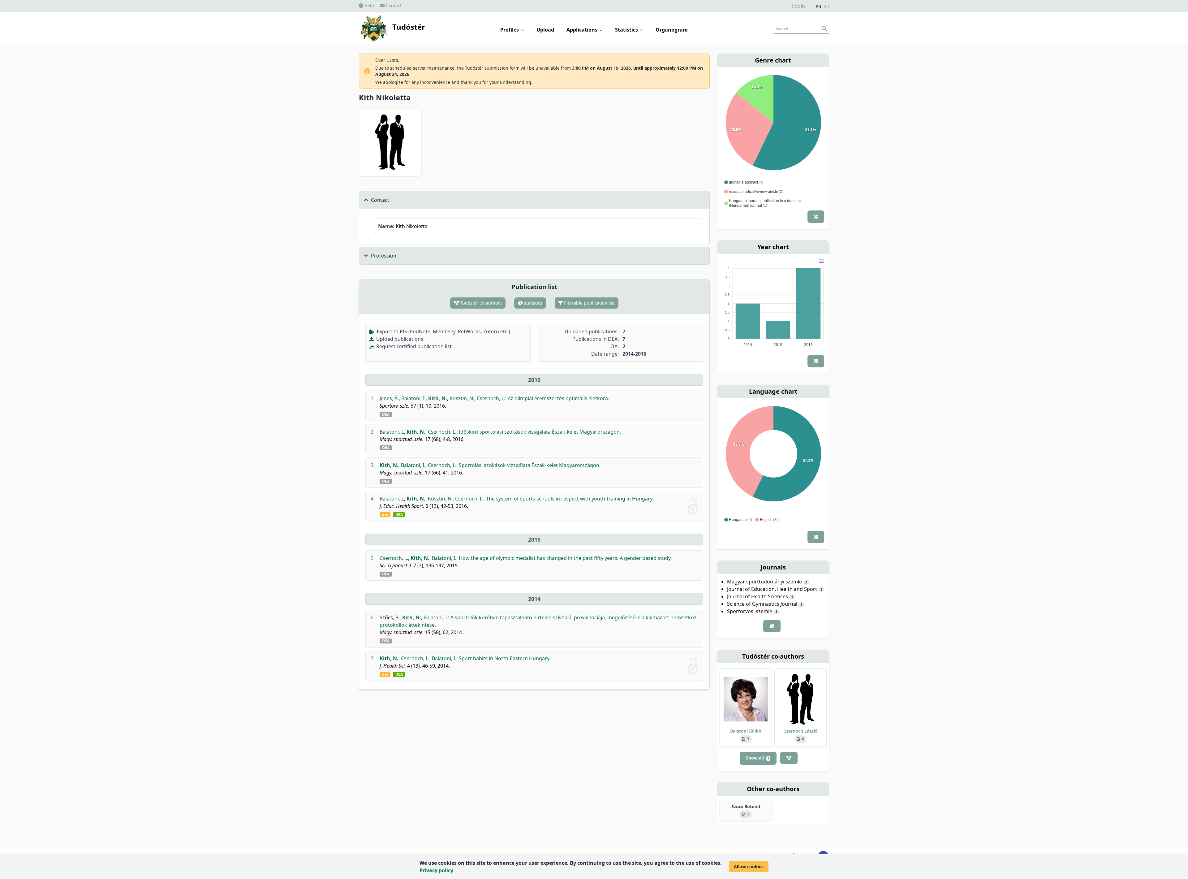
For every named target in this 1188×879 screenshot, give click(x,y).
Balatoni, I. (413, 398)
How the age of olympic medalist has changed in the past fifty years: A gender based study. (565, 558)
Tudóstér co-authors (480, 303)
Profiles (510, 29)
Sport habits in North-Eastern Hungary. (504, 658)
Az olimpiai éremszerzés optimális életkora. (558, 398)
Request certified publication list (413, 346)
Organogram (672, 29)
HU (826, 6)
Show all (757, 758)
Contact (393, 5)
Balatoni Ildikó (745, 731)
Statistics (627, 29)
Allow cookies (749, 866)
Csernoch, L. (491, 398)
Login (798, 6)
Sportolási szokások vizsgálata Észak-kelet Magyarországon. (529, 465)
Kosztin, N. (462, 398)
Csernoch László (800, 731)
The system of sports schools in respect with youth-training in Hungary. (569, 498)
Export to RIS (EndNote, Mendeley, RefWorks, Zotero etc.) (443, 331)
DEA (386, 414)
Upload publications (399, 339)
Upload (545, 29)
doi (385, 514)
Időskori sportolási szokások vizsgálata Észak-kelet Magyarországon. (540, 431)
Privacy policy (436, 870)
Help (368, 5)
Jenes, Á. (389, 398)
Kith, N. (437, 398)
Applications (582, 29)
